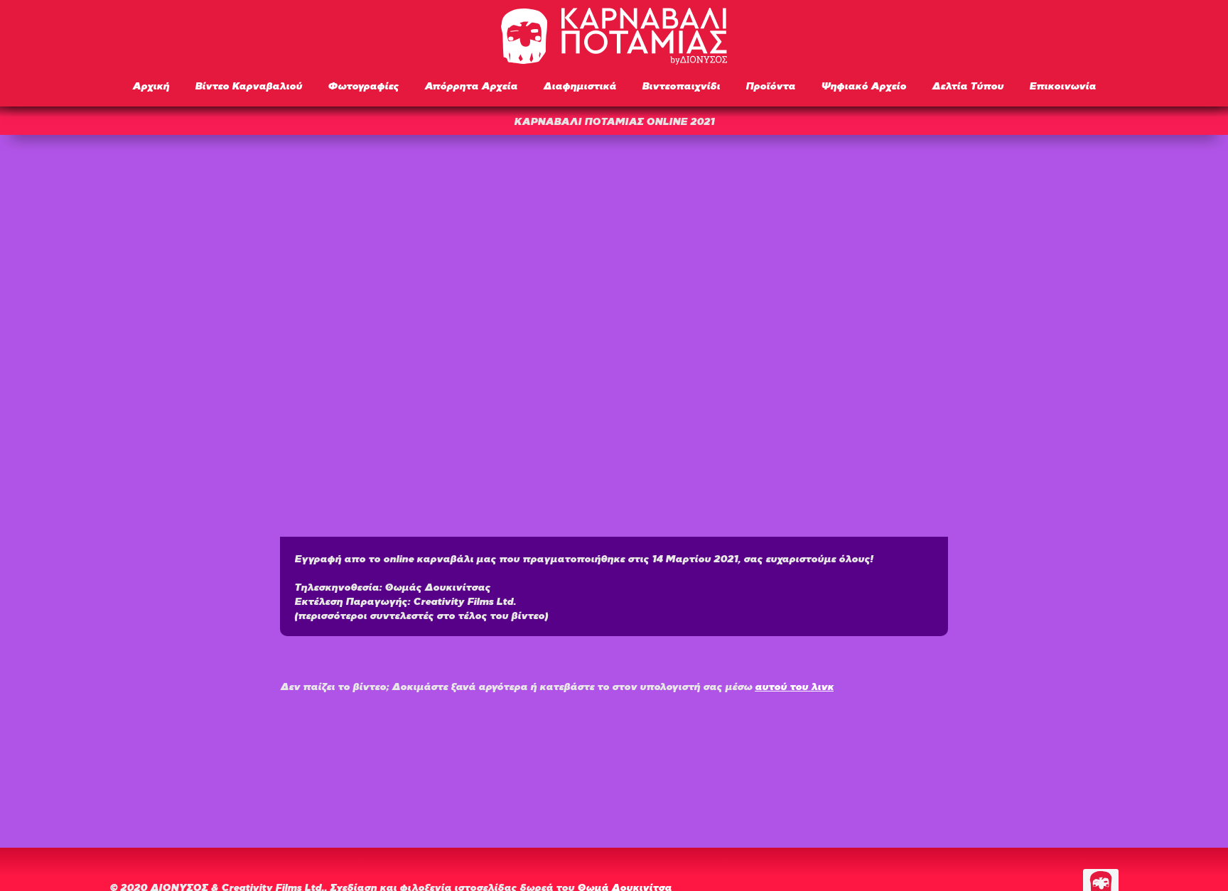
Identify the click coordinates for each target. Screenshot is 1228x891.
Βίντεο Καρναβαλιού (248, 84)
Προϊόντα (770, 84)
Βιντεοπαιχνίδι (681, 84)
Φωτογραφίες (363, 84)
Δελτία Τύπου (967, 84)
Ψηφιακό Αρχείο (863, 84)
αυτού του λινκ (794, 685)
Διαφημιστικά (579, 84)
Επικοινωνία (1062, 84)
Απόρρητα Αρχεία (470, 84)
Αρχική (150, 84)
